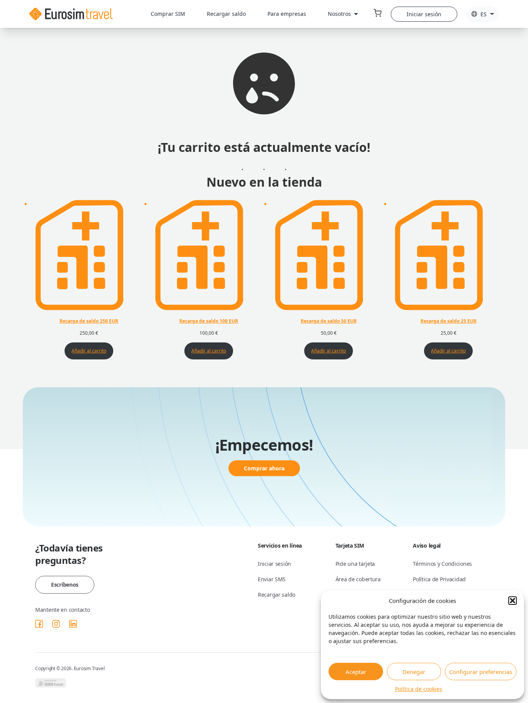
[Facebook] (39, 624)
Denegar (413, 672)
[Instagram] (56, 624)
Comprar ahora (264, 468)
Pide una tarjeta (355, 563)
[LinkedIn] (73, 624)
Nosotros (339, 13)
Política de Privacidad (439, 579)
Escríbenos (64, 584)
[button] (512, 600)
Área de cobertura (358, 579)
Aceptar (356, 672)
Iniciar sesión (424, 14)
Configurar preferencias (480, 672)
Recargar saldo (226, 13)
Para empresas (286, 13)
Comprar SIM (168, 13)
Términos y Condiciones (442, 563)
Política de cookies (418, 689)
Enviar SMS (272, 579)
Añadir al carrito (89, 350)
